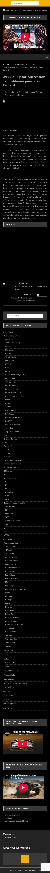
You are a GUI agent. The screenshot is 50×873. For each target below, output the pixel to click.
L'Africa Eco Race (12, 815)
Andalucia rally (11, 557)
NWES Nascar (10, 410)
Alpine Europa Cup (12, 342)
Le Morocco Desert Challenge (18, 821)
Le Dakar (9, 818)
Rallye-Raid (9, 614)
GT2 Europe (10, 378)
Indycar (7, 457)
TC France (8, 471)
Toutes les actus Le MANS (14, 503)
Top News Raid (11, 639)
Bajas (6, 654)
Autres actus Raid (11, 543)
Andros (8, 346)
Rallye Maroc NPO (11, 671)
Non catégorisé (9, 703)
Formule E (9, 492)
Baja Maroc (8, 650)
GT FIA (7, 371)
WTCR (6, 535)
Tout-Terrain (10, 642)
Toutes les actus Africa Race (15, 683)
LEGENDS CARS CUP (13, 392)
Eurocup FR (9, 360)
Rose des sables (12, 617)
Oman (7, 593)
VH (5, 528)
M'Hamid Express (12, 578)
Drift (5, 442)
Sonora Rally (10, 632)
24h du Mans (10, 506)
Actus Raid (7, 539)
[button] (46, 57)
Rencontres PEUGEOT (14, 417)
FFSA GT (8, 364)
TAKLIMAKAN (9, 679)
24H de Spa (10, 339)
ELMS (7, 510)
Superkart (9, 428)
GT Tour (7, 453)
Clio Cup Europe (10, 439)
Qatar (7, 603)
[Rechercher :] (25, 3)
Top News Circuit (12, 431)
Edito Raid (8, 699)
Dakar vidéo (10, 662)
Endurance (9, 513)
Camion (8, 353)
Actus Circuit (21, 64)
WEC (7, 517)
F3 (6, 485)
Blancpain (9, 350)
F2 (6, 481)
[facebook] (25, 859)
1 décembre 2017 (12, 92)
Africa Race (9, 687)
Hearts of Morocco (12, 568)
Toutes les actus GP (12, 478)
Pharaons (9, 596)
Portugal (8, 600)
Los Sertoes (10, 575)
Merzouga (9, 585)
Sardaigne (9, 628)
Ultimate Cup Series (12, 521)
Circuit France (10, 357)
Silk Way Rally (9, 675)
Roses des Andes (12, 621)
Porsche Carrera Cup (12, 464)
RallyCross (9, 414)
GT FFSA (7, 449)
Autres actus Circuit (11, 336)
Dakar (6, 659)
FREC (7, 367)
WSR (7, 435)
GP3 (7, 499)
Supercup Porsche (12, 424)
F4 (6, 488)
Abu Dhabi (9, 553)
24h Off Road (10, 546)
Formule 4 (8, 446)
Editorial (6, 691)
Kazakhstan (10, 571)
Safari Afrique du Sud (14, 625)
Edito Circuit (8, 695)
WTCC (6, 531)
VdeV (6, 524)
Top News (9, 635)
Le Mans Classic (11, 389)
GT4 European (11, 385)
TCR (5, 474)
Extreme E (8, 666)
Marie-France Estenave (34, 92)
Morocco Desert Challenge (16, 589)
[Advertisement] (25, 255)
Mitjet (7, 399)
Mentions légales (11, 837)
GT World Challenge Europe (16, 374)
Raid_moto (9, 610)
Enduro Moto (10, 564)
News (7, 403)
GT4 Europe (10, 382)
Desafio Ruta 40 (11, 560)
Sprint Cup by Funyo (12, 467)
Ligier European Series (14, 396)
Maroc (7, 582)
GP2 (7, 495)
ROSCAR (8, 421)
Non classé (7, 708)
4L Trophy (9, 550)
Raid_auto (9, 607)
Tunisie (8, 646)
